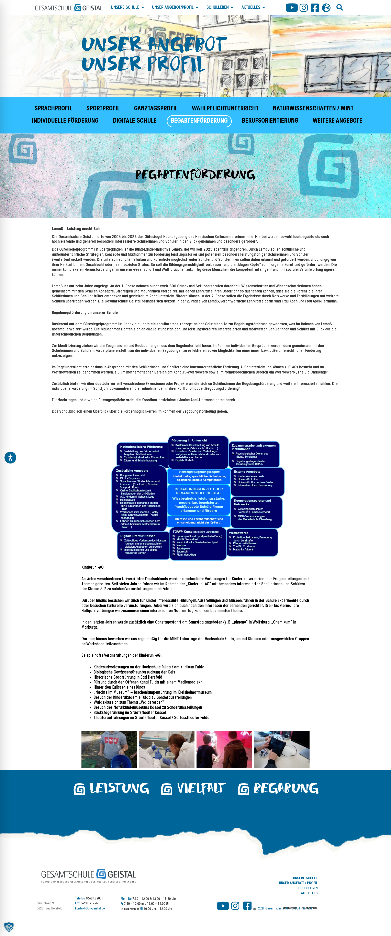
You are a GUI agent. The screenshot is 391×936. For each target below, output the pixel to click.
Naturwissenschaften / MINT (313, 109)
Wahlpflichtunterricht (225, 109)
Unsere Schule (125, 8)
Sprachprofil (53, 109)
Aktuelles (251, 8)
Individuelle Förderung (65, 121)
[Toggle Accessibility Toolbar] (10, 457)
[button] (339, 7)
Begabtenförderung (199, 121)
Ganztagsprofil (156, 109)
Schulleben (217, 8)
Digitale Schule (135, 121)
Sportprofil (103, 109)
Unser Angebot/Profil (173, 8)
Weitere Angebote (337, 121)
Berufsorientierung (270, 121)
